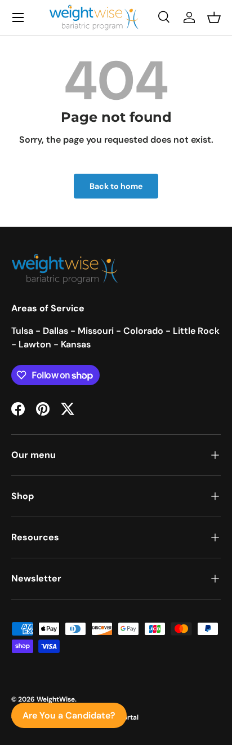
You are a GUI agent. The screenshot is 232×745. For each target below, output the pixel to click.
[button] (214, 17)
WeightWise (56, 699)
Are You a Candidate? (69, 715)
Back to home (116, 186)
